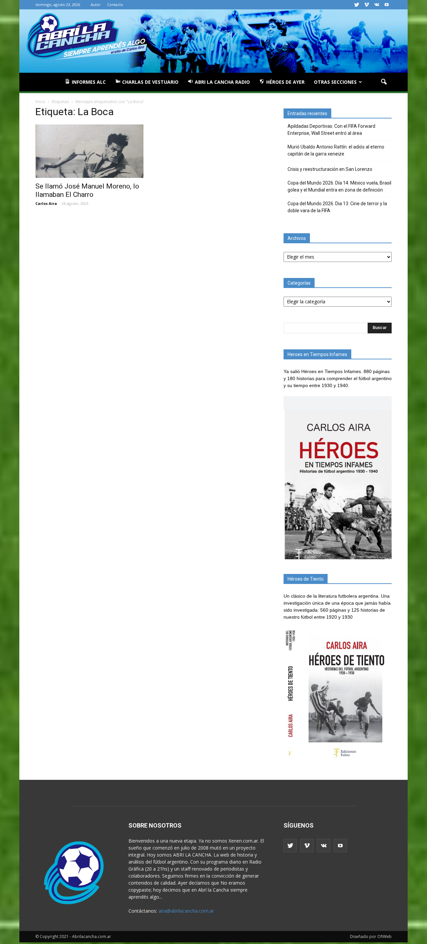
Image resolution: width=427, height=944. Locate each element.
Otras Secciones (335, 82)
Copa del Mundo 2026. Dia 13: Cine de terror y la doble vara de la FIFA (337, 207)
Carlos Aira (46, 203)
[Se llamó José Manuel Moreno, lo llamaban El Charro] (89, 151)
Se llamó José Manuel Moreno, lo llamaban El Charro (87, 190)
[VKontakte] (377, 5)
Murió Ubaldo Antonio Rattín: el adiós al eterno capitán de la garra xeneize (336, 150)
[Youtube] (387, 5)
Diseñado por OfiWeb (371, 936)
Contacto (115, 4)
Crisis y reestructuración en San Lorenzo (330, 169)
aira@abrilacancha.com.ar (186, 911)
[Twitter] (357, 5)
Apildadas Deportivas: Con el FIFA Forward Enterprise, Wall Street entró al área (331, 129)
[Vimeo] (367, 5)
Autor (96, 4)
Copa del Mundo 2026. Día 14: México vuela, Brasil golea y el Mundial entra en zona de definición (339, 186)
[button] (384, 82)
